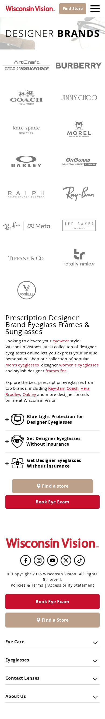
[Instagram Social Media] (39, 560)
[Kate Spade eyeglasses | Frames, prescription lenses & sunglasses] (26, 130)
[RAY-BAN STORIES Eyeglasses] (26, 226)
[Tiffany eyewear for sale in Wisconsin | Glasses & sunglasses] (26, 258)
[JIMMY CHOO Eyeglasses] (78, 98)
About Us (15, 696)
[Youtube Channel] (52, 560)
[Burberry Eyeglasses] (78, 65)
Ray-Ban (56, 388)
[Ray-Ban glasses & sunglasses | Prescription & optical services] (78, 194)
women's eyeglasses (79, 365)
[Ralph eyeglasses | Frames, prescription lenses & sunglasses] (26, 194)
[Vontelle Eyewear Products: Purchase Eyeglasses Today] (26, 290)
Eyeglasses (17, 660)
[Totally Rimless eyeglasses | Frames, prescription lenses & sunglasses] (78, 258)
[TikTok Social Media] (79, 560)
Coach (72, 388)
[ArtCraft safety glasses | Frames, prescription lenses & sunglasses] (26, 65)
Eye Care (14, 642)
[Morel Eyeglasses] (78, 130)
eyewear (61, 340)
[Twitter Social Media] (66, 560)
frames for (56, 370)
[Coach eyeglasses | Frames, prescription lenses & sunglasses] (26, 98)
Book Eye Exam (52, 502)
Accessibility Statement (71, 585)
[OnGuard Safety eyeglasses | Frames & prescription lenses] (78, 162)
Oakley (29, 394)
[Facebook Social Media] (25, 560)
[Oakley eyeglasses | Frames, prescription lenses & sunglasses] (26, 162)
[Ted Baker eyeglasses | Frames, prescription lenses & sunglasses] (78, 226)
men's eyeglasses (22, 365)
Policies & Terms (27, 585)
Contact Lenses (22, 678)
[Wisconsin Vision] (30, 8)
